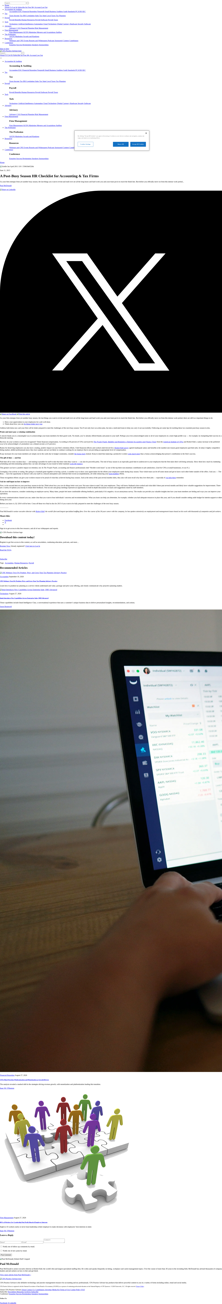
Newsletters (12, 1292)
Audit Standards (69, 11)
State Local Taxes (49, 16)
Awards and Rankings (31, 36)
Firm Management (11, 30)
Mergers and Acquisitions (46, 32)
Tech (6, 22)
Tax (6, 14)
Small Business (50, 11)
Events (26, 41)
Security (81, 24)
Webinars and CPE (16, 41)
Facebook (4, 1303)
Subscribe (3, 559)
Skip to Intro (4, 49)
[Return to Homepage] (11, 1279)
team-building (114, 474)
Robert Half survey (122, 448)
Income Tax (18, 16)
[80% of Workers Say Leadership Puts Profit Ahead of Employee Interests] (72, 1214)
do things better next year (33, 424)
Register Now (5, 546)
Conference (9, 43)
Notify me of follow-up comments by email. (19, 1247)
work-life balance (76, 464)
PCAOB (78, 11)
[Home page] (11, 51)
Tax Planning (61, 16)
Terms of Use (65, 1290)
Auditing (59, 11)
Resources (8, 39)
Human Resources (28, 20)
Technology (13, 24)
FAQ (83, 1290)
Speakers (35, 45)
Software (87, 24)
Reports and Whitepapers (38, 41)
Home (7, 5)
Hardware (74, 24)
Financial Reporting (29, 11)
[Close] (146, 133)
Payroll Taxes (53, 20)
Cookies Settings (85, 144)
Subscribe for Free (25, 7)
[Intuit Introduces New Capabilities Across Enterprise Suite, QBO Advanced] (28, 590)
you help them (170, 478)
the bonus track (79, 454)
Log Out (44, 7)
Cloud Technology (50, 24)
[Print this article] (23, 414)
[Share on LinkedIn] (7, 190)
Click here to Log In (32, 546)
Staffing (59, 32)
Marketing (33, 32)
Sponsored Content (62, 41)
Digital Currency (63, 24)
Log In (15, 7)
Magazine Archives (24, 1292)
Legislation (30, 16)
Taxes (11, 16)
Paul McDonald (6, 186)
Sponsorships (44, 45)
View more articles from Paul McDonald (15, 1275)
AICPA (26, 32)
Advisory (8, 26)
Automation (38, 24)
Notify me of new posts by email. (15, 1251)
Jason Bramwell (6, 607)
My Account (36, 7)
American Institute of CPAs (173, 442)
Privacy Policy (140, 1286)
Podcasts (51, 41)
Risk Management (41, 28)
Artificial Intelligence (26, 24)
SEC (84, 11)
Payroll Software (41, 20)
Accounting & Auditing (13, 9)
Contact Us (30, 1290)
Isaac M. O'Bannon (7, 1088)
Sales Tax (39, 16)
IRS (24, 16)
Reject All (121, 144)
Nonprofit (41, 11)
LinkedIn (12, 1303)
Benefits (18, 20)
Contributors (73, 41)
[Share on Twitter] (111, 412)
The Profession (10, 34)
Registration (27, 45)
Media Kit (56, 1290)
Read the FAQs (5, 550)
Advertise (48, 1290)
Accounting (13, 11)
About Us (8, 7)
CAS (19, 28)
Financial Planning (28, 28)
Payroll (7, 18)
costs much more (134, 454)
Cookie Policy (75, 1290)
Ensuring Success (16, 45)
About (23, 1290)
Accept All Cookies (138, 144)
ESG (20, 11)
